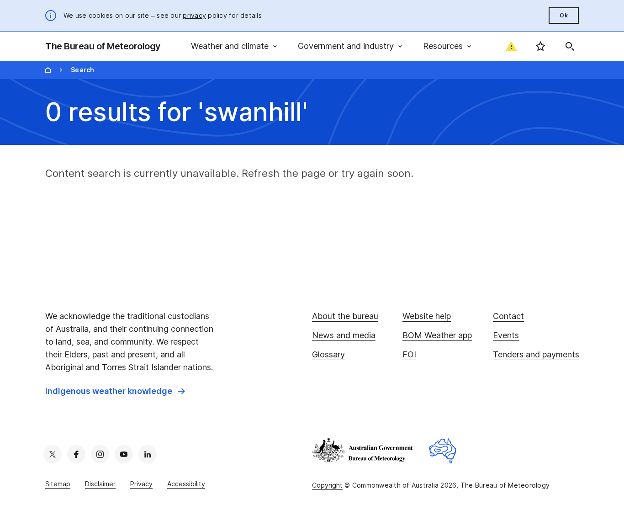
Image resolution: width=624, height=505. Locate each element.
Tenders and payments (536, 354)
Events (506, 335)
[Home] (48, 70)
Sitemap (57, 484)
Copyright (327, 485)
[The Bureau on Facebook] (76, 454)
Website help (426, 316)
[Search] (570, 46)
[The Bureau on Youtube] (124, 454)
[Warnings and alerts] (511, 46)
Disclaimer (100, 484)
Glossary (328, 354)
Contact (508, 316)
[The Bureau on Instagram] (100, 454)
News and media (343, 335)
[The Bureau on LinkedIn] (147, 454)
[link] (115, 391)
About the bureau (345, 316)
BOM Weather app (437, 335)
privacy (194, 15)
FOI (409, 354)
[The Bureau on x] (52, 454)
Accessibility (186, 484)
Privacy (141, 484)
